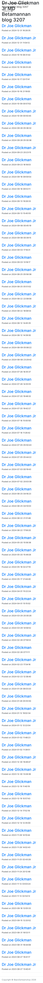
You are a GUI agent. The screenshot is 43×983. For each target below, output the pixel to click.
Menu (7, 11)
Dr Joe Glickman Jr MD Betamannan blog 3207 (15, 5)
